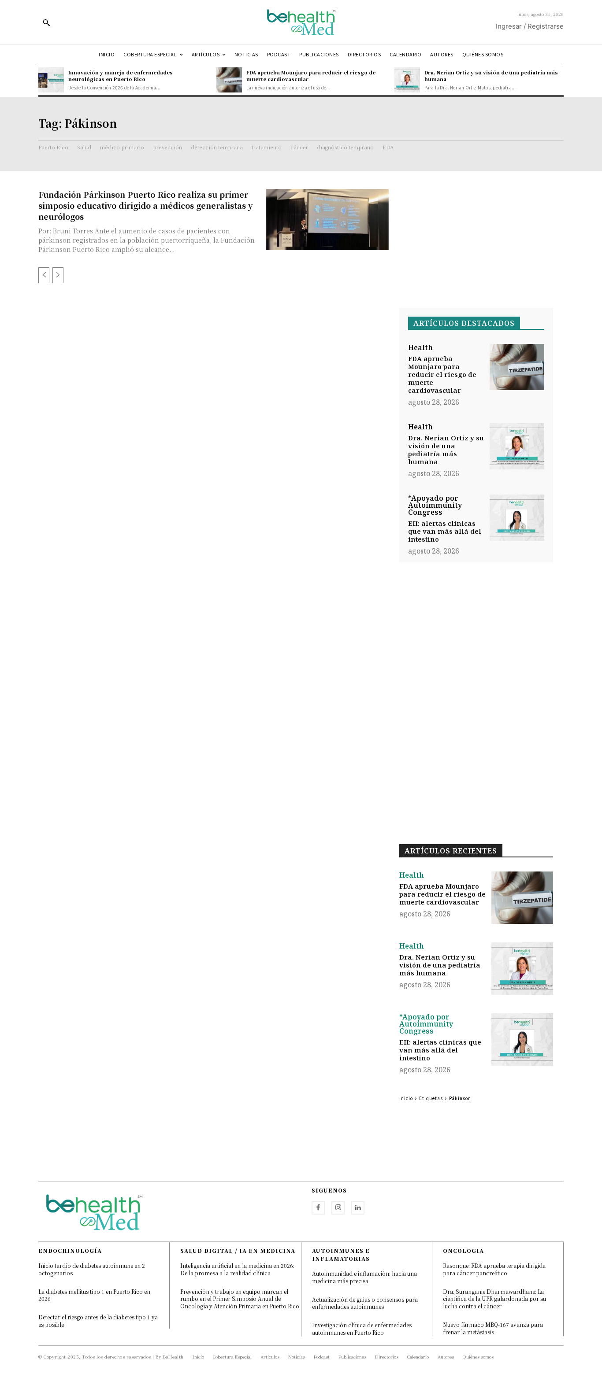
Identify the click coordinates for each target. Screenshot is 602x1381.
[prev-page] (43, 275)
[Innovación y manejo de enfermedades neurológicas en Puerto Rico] (51, 80)
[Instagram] (338, 1208)
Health (420, 347)
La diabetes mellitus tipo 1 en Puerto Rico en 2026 (94, 1295)
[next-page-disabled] (57, 275)
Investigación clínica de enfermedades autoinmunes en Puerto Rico (362, 1328)
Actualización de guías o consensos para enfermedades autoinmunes (365, 1303)
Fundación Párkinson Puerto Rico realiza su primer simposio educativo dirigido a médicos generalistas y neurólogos (145, 205)
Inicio (406, 1098)
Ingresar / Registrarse (530, 26)
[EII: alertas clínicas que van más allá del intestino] (517, 518)
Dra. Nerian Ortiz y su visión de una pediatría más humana (491, 75)
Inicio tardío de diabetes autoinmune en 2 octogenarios (91, 1269)
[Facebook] (318, 1208)
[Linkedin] (357, 1208)
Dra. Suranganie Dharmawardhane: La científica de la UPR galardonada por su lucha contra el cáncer (494, 1299)
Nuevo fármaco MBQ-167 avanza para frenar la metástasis (493, 1328)
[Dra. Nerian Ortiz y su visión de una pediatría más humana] (407, 80)
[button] (46, 22)
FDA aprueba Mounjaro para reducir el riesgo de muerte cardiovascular (310, 75)
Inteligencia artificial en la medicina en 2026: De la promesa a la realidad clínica (237, 1269)
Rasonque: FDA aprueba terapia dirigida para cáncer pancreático (494, 1269)
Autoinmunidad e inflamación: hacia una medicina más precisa (364, 1277)
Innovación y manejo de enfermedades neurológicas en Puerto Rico (120, 75)
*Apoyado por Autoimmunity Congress (435, 505)
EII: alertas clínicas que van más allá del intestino (444, 531)
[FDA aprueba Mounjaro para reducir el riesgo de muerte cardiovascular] (229, 80)
